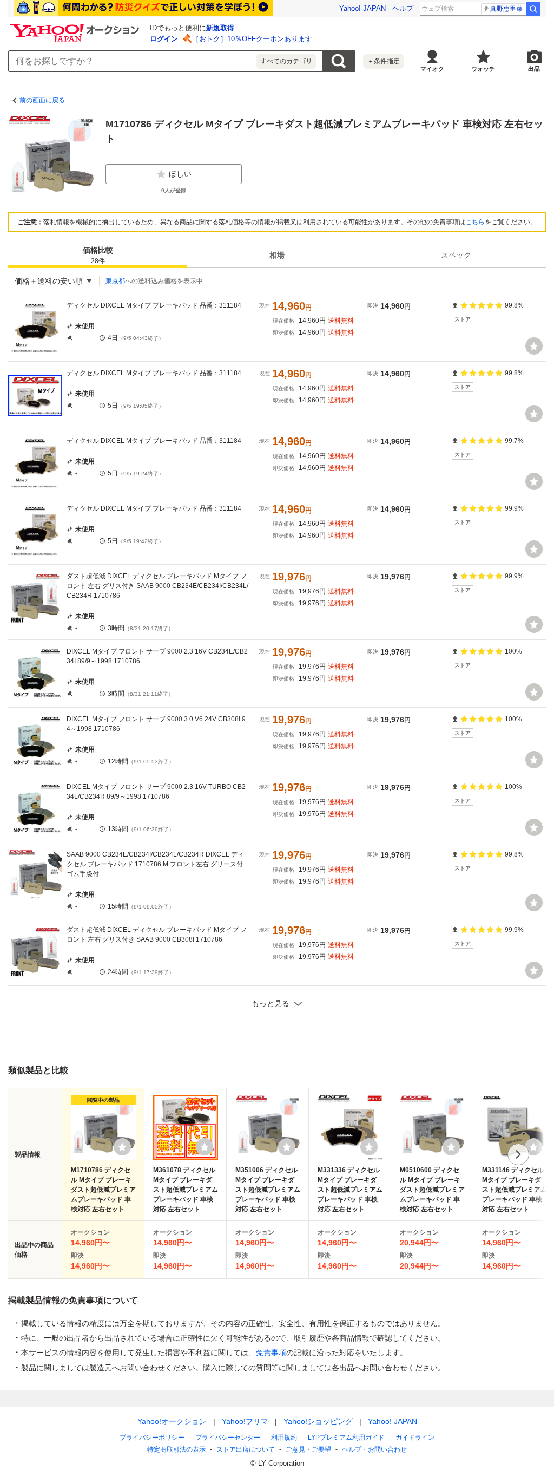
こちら (475, 222)
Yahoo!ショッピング (318, 1421)
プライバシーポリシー (152, 1437)
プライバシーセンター (227, 1437)
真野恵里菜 (506, 8)
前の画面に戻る (42, 100)
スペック (456, 255)
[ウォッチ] (534, 346)
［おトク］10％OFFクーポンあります (252, 39)
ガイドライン (414, 1437)
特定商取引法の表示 (176, 1449)
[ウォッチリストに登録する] (122, 1146)
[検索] (533, 9)
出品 (534, 69)
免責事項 (271, 1352)
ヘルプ (402, 8)
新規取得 (220, 28)
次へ (518, 1154)
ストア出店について (245, 1449)
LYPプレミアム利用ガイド (346, 1437)
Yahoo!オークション (172, 1421)
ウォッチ (483, 69)
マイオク (432, 69)
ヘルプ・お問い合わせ (374, 1449)
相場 (277, 255)
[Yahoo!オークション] (76, 26)
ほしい (180, 173)
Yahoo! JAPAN (362, 8)
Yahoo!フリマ (245, 1421)
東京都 (115, 281)
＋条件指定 (383, 61)
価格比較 (98, 255)
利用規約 (284, 1437)
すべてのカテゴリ (286, 61)
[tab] (97, 255)
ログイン (164, 39)
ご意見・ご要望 (308, 1449)
